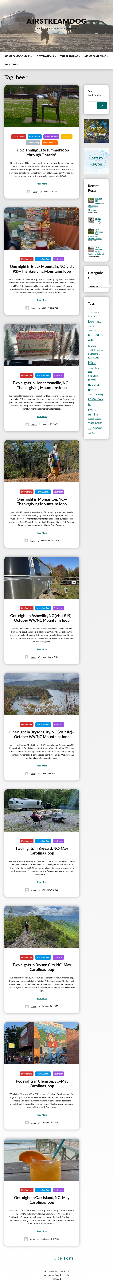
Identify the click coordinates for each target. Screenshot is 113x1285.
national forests (93, 377)
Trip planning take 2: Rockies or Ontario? (96, 250)
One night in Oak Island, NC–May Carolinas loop (42, 1200)
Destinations (26, 259)
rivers (92, 410)
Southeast (58, 259)
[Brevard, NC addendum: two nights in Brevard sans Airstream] (91, 201)
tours (90, 429)
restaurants (95, 401)
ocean (90, 394)
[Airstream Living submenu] (107, 56)
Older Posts (66, 1258)
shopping (98, 419)
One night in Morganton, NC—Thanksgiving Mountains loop (42, 501)
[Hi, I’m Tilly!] (91, 221)
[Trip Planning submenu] (79, 56)
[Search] (102, 105)
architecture (93, 312)
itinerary (91, 368)
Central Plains (19, 136)
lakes (97, 368)
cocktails (92, 350)
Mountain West (51, 136)
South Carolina (43, 1073)
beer (92, 321)
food (90, 358)
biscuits (91, 326)
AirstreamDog (56, 21)
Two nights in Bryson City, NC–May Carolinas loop (42, 967)
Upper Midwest (49, 142)
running (93, 414)
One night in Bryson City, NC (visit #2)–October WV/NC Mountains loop (41, 734)
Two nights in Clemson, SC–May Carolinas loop (41, 1083)
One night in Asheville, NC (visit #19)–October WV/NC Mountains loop (42, 618)
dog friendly (94, 353)
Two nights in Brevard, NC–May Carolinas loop (41, 850)
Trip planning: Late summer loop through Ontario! (42, 152)
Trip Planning (33, 142)
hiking (93, 362)
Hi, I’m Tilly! (98, 220)
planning (98, 394)
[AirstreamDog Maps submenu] (31, 56)
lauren (35, 192)
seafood (91, 419)
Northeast (67, 136)
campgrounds (95, 337)
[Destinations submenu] (55, 56)
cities (92, 345)
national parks (94, 387)
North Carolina (43, 259)
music (90, 372)
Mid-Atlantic (34, 136)
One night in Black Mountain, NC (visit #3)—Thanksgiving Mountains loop (42, 268)
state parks (95, 422)
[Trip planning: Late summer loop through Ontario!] (91, 231)
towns (98, 428)
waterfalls (91, 433)
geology (96, 358)
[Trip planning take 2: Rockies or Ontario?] (91, 249)
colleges (100, 350)
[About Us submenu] (17, 64)
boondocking (92, 330)
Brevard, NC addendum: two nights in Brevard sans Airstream (96, 204)
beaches (92, 316)
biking (99, 322)
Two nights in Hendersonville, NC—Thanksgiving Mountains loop (42, 385)
